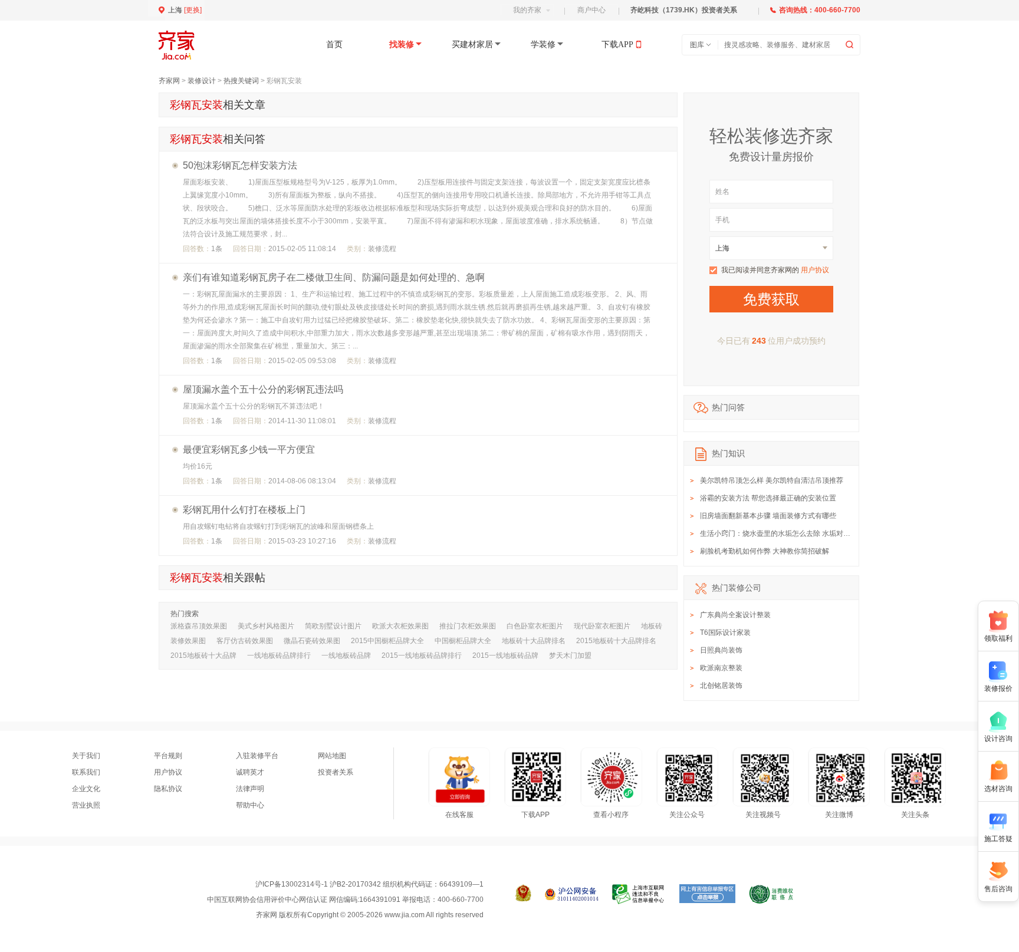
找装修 (401, 44)
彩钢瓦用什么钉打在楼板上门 (244, 510)
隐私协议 (168, 789)
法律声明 (250, 789)
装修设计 (202, 81)
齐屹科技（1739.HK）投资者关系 (683, 10)
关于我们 (86, 756)
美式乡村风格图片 (266, 626)
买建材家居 (472, 44)
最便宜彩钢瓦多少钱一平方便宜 (249, 449)
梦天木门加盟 (570, 655)
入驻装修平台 (257, 756)
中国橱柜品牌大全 (463, 641)
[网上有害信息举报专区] (707, 894)
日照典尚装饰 (721, 650)
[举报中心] (639, 894)
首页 (334, 44)
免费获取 (771, 299)
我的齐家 (527, 10)
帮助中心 (250, 805)
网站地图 (332, 756)
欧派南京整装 (721, 668)
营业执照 (86, 805)
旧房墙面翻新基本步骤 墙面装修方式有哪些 (768, 516)
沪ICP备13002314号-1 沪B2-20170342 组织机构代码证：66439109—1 (369, 884)
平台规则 (168, 756)
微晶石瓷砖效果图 (312, 641)
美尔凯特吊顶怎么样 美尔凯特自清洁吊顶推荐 (771, 480)
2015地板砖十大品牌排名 (616, 641)
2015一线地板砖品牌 (505, 655)
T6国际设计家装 (725, 632)
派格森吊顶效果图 (198, 626)
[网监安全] (571, 894)
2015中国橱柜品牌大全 (387, 641)
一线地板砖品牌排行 (279, 655)
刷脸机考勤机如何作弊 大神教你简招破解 (764, 551)
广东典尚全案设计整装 (735, 615)
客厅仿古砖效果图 (244, 641)
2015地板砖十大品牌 (203, 655)
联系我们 (86, 772)
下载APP (617, 44)
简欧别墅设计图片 (333, 626)
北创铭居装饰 (721, 685)
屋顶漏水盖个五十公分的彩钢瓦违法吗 (263, 389)
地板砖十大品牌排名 (534, 641)
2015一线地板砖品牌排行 (422, 655)
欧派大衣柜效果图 (400, 626)
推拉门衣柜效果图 (467, 626)
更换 (193, 10)
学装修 (543, 44)
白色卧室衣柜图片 (535, 626)
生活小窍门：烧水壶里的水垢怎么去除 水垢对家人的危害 (789, 533)
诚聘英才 (250, 772)
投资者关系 (335, 772)
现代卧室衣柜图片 (602, 626)
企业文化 (86, 789)
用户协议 (815, 270)
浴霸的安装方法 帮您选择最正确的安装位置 (768, 498)
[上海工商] (523, 894)
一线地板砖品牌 (346, 655)
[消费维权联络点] (771, 894)
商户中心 (591, 10)
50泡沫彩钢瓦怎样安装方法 (240, 165)
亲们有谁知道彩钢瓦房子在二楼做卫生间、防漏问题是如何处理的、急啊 (334, 277)
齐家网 (169, 81)
